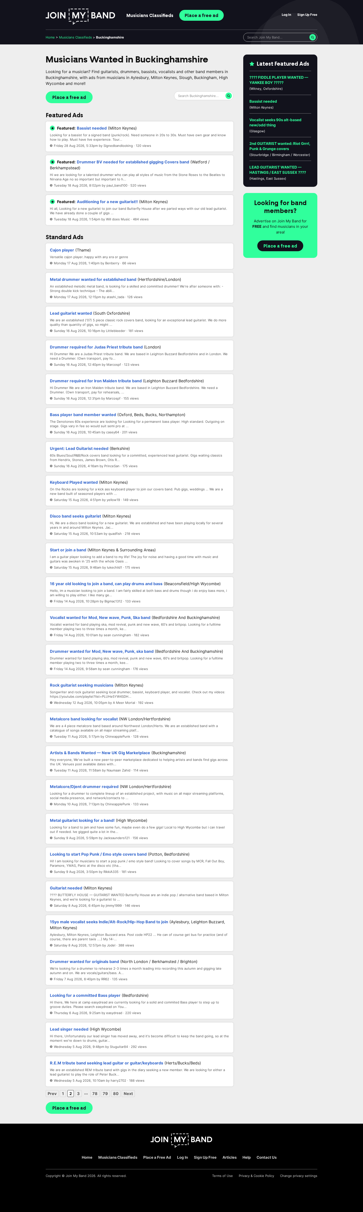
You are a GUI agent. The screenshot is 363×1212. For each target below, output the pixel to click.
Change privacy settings (298, 1176)
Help (246, 1157)
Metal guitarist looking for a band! (82, 820)
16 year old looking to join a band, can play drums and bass (106, 583)
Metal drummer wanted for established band (93, 279)
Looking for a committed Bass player (85, 995)
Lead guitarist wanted (71, 313)
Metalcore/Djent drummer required (84, 786)
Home (50, 37)
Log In (286, 15)
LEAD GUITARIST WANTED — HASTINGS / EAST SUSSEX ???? (277, 170)
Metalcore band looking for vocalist (84, 718)
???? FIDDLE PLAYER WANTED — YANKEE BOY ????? (278, 80)
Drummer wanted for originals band (84, 961)
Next (128, 1093)
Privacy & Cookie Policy (256, 1176)
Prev (52, 1093)
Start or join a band (68, 549)
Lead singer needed (69, 1029)
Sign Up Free (307, 15)
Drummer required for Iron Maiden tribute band (96, 380)
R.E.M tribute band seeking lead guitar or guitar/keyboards (106, 1062)
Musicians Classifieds (117, 1157)
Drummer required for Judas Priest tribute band (96, 347)
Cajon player (62, 250)
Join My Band (76, 1176)
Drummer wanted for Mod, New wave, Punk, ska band (102, 651)
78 (95, 1093)
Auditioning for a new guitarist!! (107, 201)
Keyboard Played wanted (74, 482)
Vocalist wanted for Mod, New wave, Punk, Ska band (100, 617)
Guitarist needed (66, 887)
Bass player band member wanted (83, 414)
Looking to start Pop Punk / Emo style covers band (98, 854)
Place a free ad (69, 97)
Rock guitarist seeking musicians (81, 685)
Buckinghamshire (110, 37)
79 (105, 1093)
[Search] (312, 37)
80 (116, 1093)
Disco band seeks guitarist (75, 516)
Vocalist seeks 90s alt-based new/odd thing (275, 122)
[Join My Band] (181, 1146)
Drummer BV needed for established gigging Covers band (133, 161)
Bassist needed (92, 128)
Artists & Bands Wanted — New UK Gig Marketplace (100, 752)
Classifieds (149, 15)
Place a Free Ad (157, 1157)
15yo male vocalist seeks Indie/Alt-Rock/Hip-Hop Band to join (109, 921)
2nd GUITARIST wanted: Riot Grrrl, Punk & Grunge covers (279, 146)
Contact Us (267, 1157)
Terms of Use (222, 1176)
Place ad (201, 15)
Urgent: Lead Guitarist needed (79, 448)
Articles (229, 1157)
